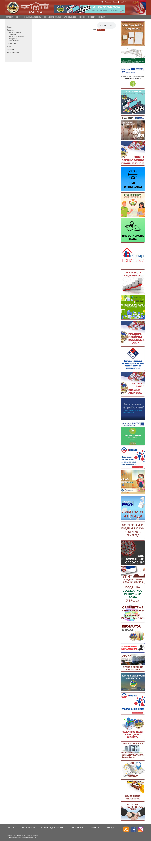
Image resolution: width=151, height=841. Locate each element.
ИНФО (18, 17)
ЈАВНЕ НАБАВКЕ (70, 17)
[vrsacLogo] (28, 14)
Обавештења (12, 43)
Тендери (10, 49)
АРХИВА (82, 17)
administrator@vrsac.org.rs (28, 837)
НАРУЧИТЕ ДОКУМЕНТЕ (52, 828)
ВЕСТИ (11, 828)
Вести (9, 27)
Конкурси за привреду (16, 36)
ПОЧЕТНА (9, 17)
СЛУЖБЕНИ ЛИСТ (77, 828)
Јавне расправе (13, 53)
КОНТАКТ (101, 17)
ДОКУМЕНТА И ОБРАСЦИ (52, 17)
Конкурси (11, 30)
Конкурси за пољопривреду (14, 39)
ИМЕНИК (95, 828)
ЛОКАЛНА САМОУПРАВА (32, 17)
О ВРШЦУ (91, 17)
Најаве (9, 46)
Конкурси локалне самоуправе (15, 33)
